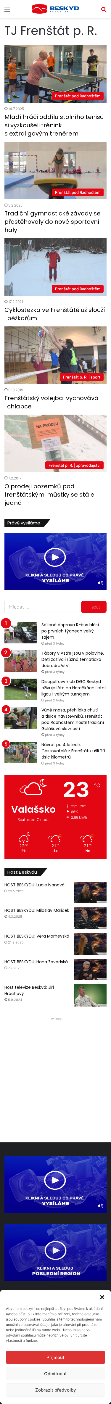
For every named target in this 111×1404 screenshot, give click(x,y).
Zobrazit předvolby (55, 1390)
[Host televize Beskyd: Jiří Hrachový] (90, 995)
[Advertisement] (55, 1078)
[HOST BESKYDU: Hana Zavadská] (90, 969)
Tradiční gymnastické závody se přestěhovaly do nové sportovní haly (52, 221)
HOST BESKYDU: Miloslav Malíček (36, 910)
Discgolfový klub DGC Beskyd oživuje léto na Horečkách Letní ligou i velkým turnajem (73, 688)
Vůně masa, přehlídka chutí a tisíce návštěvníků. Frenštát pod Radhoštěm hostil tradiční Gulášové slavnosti (72, 719)
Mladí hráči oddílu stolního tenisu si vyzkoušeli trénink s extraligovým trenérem (54, 125)
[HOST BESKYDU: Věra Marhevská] (90, 944)
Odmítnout (55, 1373)
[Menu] (7, 11)
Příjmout (55, 1357)
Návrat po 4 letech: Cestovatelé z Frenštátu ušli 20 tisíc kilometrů (73, 751)
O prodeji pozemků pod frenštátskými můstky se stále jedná (49, 494)
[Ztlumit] (101, 582)
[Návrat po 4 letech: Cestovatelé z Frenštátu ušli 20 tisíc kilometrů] (20, 752)
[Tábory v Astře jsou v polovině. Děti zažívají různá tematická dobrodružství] (20, 661)
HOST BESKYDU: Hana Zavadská (36, 962)
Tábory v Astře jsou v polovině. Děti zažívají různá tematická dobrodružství (72, 659)
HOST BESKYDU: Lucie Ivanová (34, 885)
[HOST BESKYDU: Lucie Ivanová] (90, 893)
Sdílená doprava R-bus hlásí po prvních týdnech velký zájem (70, 631)
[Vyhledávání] (104, 11)
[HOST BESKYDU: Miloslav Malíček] (90, 918)
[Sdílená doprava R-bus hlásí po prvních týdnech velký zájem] (20, 632)
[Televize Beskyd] (55, 9)
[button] (102, 1297)
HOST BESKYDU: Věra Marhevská (36, 936)
